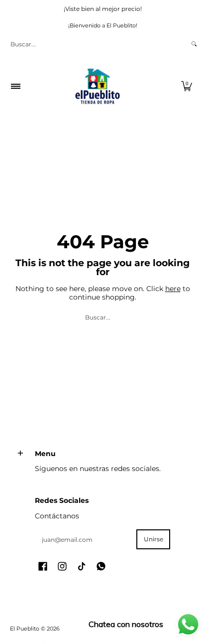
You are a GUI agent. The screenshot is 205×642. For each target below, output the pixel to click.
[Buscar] (194, 43)
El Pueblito (24, 629)
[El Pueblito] (99, 86)
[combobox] (97, 43)
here (173, 288)
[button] (186, 86)
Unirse (153, 539)
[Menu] (15, 86)
